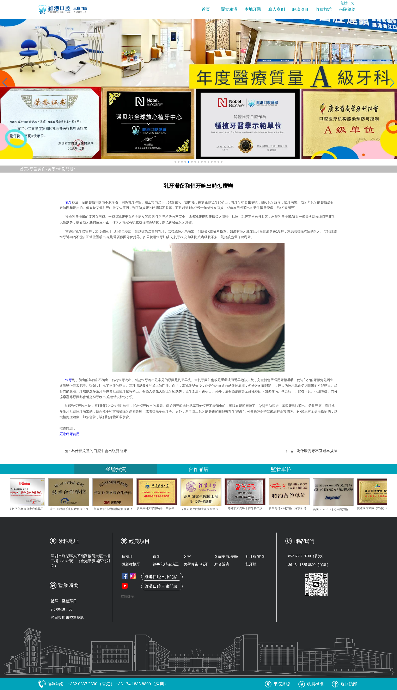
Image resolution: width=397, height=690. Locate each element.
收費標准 (324, 9)
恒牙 (68, 380)
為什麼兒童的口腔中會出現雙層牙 (99, 451)
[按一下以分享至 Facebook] (125, 576)
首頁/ (25, 169)
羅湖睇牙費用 (69, 434)
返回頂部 (349, 684)
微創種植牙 (131, 564)
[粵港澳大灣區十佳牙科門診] (284, 491)
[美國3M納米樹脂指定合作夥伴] (152, 492)
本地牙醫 (253, 9)
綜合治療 (221, 564)
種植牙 (127, 556)
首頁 (206, 9)
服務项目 (300, 9)
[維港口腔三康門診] (133, 576)
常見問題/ (66, 169)
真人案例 (276, 9)
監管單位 (281, 469)
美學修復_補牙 (196, 564)
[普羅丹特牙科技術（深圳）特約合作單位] (328, 491)
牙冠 (187, 556)
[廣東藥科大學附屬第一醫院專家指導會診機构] (196, 491)
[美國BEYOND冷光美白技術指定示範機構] (372, 492)
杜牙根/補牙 (255, 556)
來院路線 (347, 9)
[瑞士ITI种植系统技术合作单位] (108, 492)
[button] (175, 162)
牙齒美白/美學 (226, 556)
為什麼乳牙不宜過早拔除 (317, 451)
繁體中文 (347, 3)
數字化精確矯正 (166, 564)
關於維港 (229, 9)
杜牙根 (251, 564)
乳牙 (68, 202)
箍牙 (156, 556)
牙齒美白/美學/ (43, 169)
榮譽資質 (115, 469)
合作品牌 (198, 469)
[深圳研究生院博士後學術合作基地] (240, 492)
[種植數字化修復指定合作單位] (64, 492)
